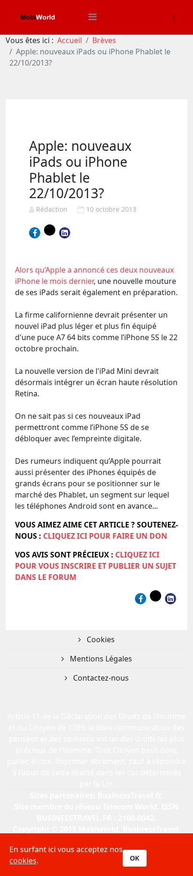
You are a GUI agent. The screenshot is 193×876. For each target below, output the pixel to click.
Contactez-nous (100, 678)
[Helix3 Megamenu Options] (92, 17)
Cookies (100, 639)
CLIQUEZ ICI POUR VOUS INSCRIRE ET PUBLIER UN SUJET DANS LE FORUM (95, 565)
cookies (23, 860)
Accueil (69, 40)
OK (135, 858)
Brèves (104, 40)
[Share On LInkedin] (64, 232)
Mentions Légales (100, 658)
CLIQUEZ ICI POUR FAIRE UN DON (105, 536)
